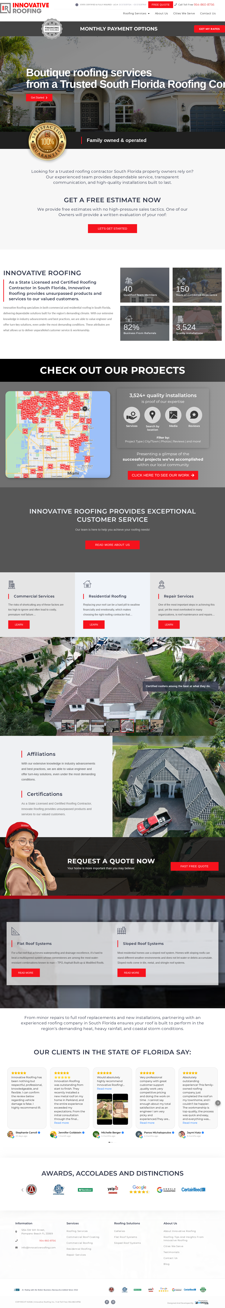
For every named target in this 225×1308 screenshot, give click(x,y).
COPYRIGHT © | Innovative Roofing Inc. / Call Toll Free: (41, 1302)
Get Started (37, 97)
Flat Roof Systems (125, 1237)
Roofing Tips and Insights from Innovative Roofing (184, 1239)
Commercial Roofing (80, 1242)
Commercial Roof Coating (83, 1237)
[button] (22, 1190)
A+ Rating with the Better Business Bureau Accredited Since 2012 (50, 1290)
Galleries (119, 1231)
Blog (167, 1264)
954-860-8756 (204, 4)
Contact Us (208, 13)
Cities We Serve (184, 13)
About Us (161, 13)
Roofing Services (134, 13)
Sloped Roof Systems (127, 1242)
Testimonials (171, 1252)
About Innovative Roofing (180, 1231)
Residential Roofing (79, 1248)
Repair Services (76, 1254)
